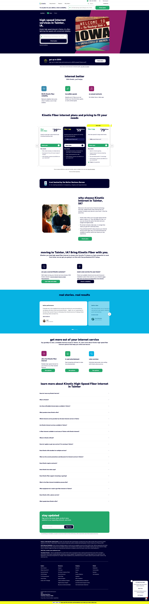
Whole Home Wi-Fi (45, 570)
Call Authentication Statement (81, 584)
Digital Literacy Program (63, 582)
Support (60, 568)
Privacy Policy (43, 597)
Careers (77, 570)
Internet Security (44, 572)
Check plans (85, 238)
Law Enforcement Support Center (82, 582)
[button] (88, 4)
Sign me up (68, 527)
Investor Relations (79, 574)
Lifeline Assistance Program (64, 580)
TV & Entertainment (45, 576)
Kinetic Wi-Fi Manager (45, 580)
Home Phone (43, 578)
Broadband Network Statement (82, 580)
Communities (95, 570)
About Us (77, 568)
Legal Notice (56, 597)
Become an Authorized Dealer (64, 584)
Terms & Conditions (44, 45)
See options (48, 370)
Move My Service (61, 574)
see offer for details (85, 66)
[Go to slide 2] (73, 329)
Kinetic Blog (60, 576)
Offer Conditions (78, 578)
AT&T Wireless (44, 574)
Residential (95, 568)
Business (94, 572)
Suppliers (77, 576)
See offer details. (91, 169)
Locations (42, 13)
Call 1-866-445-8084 (50, 281)
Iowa (51, 13)
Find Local (60, 570)
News (76, 572)
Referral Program (61, 578)
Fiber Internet (44, 568)
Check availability (86, 281)
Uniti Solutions (96, 574)
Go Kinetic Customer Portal (64, 572)
